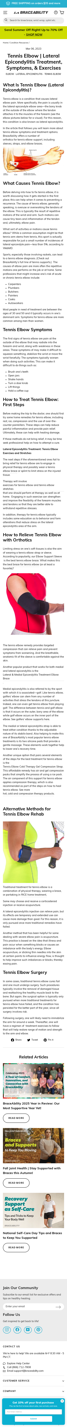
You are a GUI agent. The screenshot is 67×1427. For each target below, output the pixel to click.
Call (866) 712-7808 (19, 1367)
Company (9, 1391)
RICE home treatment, (34, 895)
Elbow (10, 74)
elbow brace (10, 471)
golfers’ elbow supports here (32, 719)
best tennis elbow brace (25, 560)
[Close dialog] (62, 1401)
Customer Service (16, 1381)
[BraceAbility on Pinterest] (38, 1330)
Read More (16, 1118)
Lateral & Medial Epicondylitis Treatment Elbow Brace (31, 677)
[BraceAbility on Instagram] (7, 1330)
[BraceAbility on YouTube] (28, 1330)
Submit (33, 1419)
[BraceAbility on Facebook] (17, 1330)
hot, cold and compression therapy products (28, 794)
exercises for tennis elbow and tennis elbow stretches (28, 487)
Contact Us (11, 1347)
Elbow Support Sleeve (49, 556)
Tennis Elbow (52, 74)
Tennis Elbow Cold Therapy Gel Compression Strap (33, 767)
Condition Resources (19, 43)
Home (5, 43)
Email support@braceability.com (25, 1371)
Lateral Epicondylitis (29, 74)
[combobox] (33, 20)
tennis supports (41, 262)
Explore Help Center (18, 1363)
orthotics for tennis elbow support (22, 140)
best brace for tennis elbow (23, 564)
